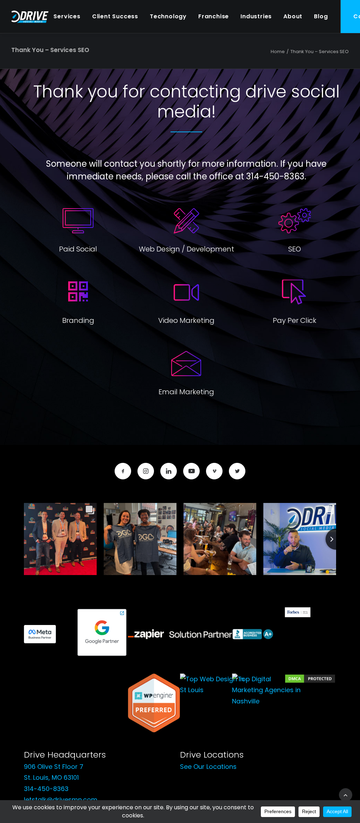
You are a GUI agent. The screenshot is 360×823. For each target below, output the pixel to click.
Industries (256, 16)
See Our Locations (208, 766)
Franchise (213, 16)
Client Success (115, 16)
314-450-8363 (46, 788)
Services (66, 16)
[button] (123, 471)
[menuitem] (67, 16)
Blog (321, 16)
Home (278, 51)
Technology (168, 16)
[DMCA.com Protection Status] (310, 681)
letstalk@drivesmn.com (60, 799)
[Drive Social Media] (30, 16)
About (292, 16)
